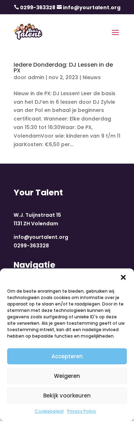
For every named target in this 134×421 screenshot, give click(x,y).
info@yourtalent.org (91, 7)
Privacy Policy (81, 411)
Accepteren (67, 356)
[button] (123, 277)
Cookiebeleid (49, 411)
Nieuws (92, 77)
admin (36, 77)
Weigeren (67, 376)
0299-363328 (37, 7)
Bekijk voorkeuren (67, 395)
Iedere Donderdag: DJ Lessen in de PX (63, 68)
